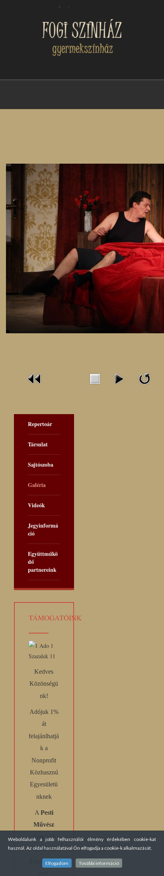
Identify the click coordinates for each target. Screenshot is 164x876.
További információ (99, 863)
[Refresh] (144, 377)
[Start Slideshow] (119, 377)
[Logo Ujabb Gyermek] (82, 37)
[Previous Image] (34, 377)
